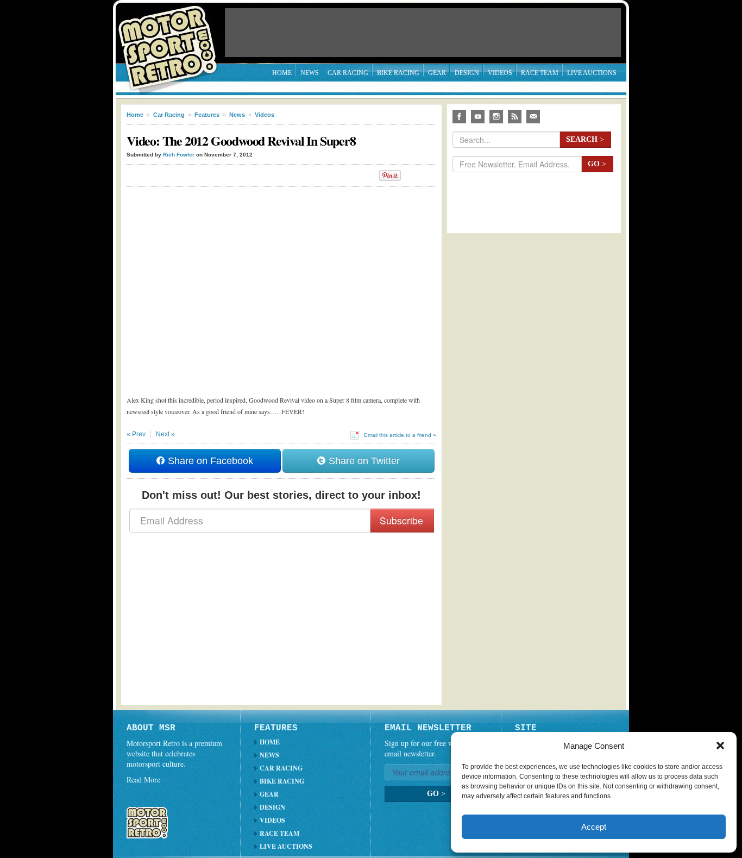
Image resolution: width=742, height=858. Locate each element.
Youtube (478, 116)
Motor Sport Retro (172, 39)
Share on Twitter (363, 460)
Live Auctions (592, 73)
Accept (593, 826)
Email (533, 116)
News (309, 73)
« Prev (136, 434)
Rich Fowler (178, 155)
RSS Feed (514, 116)
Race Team (539, 73)
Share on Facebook (209, 460)
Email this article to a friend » (400, 435)
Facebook (459, 116)
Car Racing (348, 73)
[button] (720, 745)
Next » (165, 434)
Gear (437, 73)
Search (585, 139)
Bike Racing (398, 73)
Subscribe (401, 520)
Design (467, 73)
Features (206, 114)
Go (597, 164)
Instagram (496, 116)
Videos (500, 73)
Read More (143, 779)
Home (282, 73)
